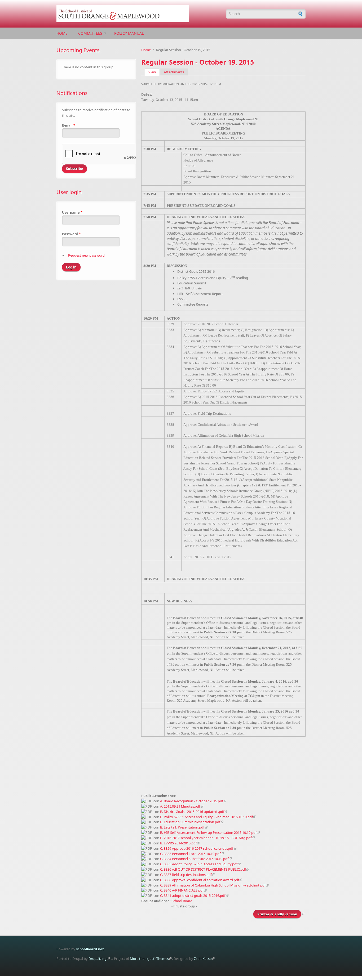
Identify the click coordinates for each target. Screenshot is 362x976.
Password (71, 233)
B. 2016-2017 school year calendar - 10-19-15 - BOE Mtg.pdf (205, 837)
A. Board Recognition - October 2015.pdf (191, 801)
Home (62, 33)
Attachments (174, 72)
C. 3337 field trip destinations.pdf (186, 874)
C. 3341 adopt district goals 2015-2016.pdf (192, 895)
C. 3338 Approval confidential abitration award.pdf (199, 879)
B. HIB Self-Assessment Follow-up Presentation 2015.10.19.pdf (208, 832)
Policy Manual (129, 33)
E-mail (68, 125)
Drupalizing (98, 958)
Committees (90, 33)
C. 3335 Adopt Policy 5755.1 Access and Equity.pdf (198, 864)
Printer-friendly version (277, 914)
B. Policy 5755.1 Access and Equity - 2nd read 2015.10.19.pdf (206, 816)
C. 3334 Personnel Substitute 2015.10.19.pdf (194, 858)
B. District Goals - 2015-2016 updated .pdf (192, 811)
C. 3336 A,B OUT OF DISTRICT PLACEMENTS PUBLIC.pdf (203, 869)
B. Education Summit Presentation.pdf (190, 822)
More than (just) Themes (149, 958)
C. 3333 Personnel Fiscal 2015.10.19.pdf (190, 853)
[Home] (138, 13)
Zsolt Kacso (203, 958)
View (154, 72)
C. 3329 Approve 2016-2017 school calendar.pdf (196, 848)
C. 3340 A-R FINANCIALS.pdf (182, 890)
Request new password (86, 255)
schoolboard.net (90, 949)
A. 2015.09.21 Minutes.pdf (180, 806)
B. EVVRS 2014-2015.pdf (178, 843)
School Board (181, 900)
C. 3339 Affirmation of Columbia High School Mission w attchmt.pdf (213, 885)
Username (72, 212)
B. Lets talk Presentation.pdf (182, 827)
